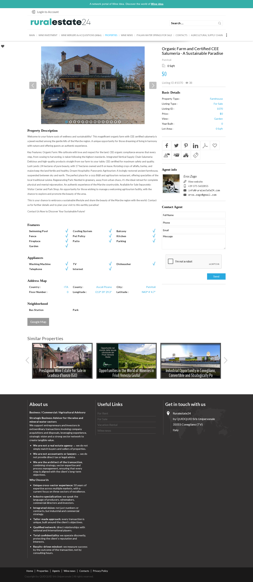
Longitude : (80, 291)
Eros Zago (190, 176)
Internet (78, 269)
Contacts (181, 35)
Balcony (121, 231)
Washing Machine (40, 264)
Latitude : (122, 291)
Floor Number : (38, 291)
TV (74, 264)
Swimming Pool (38, 231)
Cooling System (82, 231)
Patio (76, 241)
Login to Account (48, 12)
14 (119, 121)
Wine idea (157, 3)
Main (32, 35)
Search (219, 23)
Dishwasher (123, 264)
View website (195, 181)
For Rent (102, 413)
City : (119, 287)
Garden (33, 246)
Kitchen (121, 236)
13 (115, 121)
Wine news (127, 35)
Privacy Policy (100, 570)
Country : (35, 287)
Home (29, 570)
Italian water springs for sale (154, 35)
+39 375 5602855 (198, 186)
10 (103, 121)
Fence (32, 236)
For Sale (102, 419)
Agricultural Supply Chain (207, 35)
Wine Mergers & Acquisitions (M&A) (81, 35)
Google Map (38, 321)
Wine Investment (48, 35)
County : (78, 287)
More (62, 364)
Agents (56, 570)
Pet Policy (79, 236)
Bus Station (36, 309)
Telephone (35, 269)
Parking (121, 241)
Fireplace (34, 241)
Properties (111, 35)
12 (111, 121)
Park (76, 309)
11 (107, 121)
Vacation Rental (107, 424)
